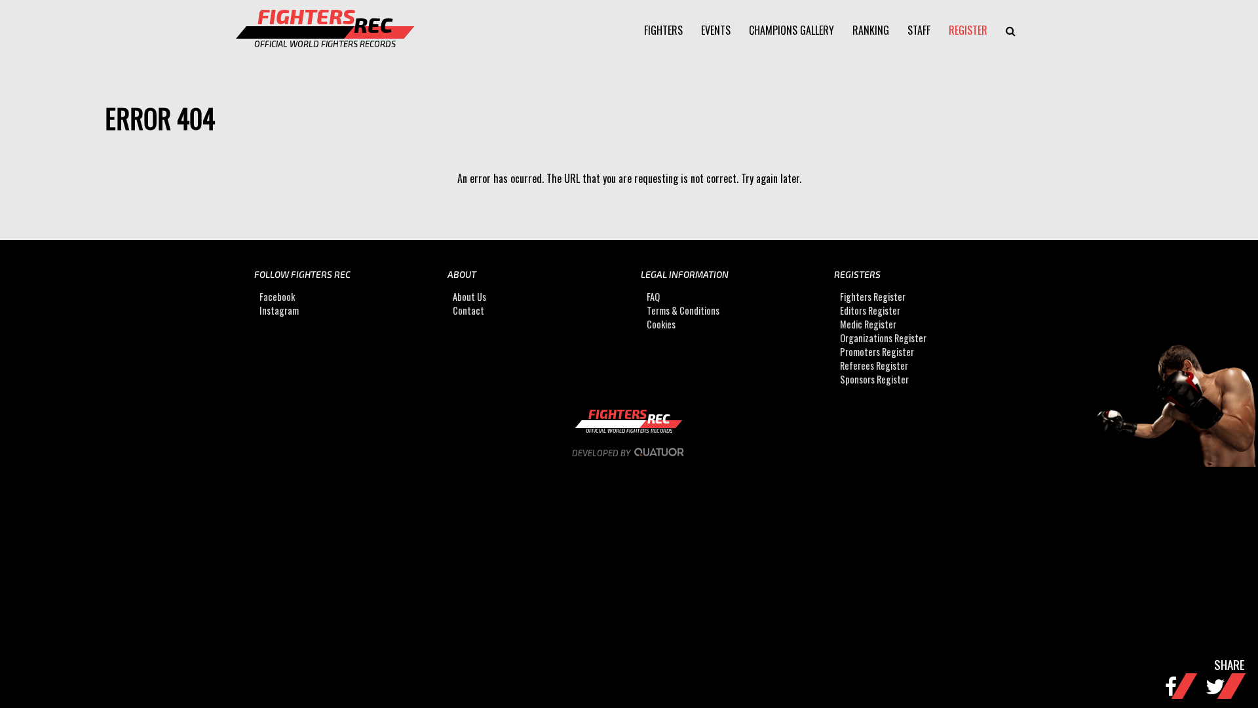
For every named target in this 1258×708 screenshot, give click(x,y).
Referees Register (874, 365)
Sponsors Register (874, 379)
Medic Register (868, 324)
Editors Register (870, 310)
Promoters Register (877, 351)
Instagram (279, 310)
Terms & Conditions (683, 310)
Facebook (277, 296)
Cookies (661, 324)
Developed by (602, 453)
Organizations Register (883, 338)
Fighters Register (872, 296)
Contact (468, 310)
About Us (469, 296)
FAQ (653, 296)
